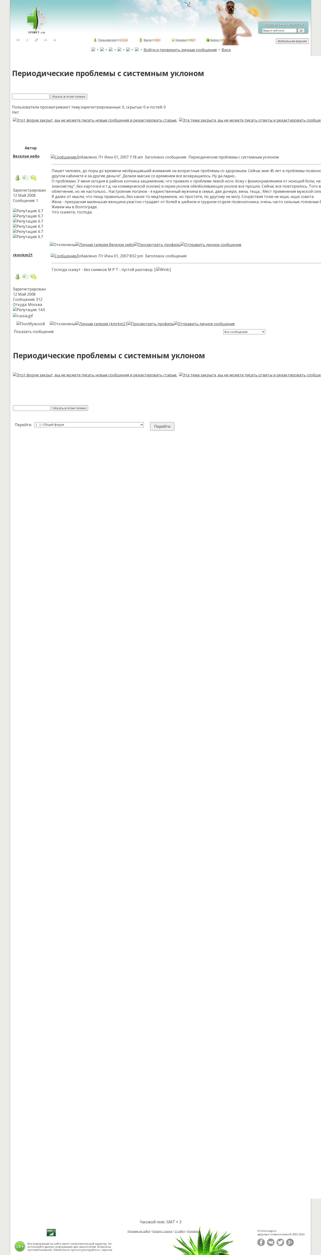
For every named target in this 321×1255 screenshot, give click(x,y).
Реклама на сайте (139, 1231)
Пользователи (107, 40)
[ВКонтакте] (270, 1245)
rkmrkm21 (23, 255)
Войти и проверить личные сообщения (180, 49)
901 (225, 40)
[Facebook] (261, 1245)
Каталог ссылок (162, 1231)
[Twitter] (280, 1245)
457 (192, 40)
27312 (123, 40)
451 (157, 40)
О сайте (180, 1231)
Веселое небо (26, 156)
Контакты (193, 1231)
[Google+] (290, 1245)
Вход (226, 49)
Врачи (148, 40)
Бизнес (214, 40)
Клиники (181, 40)
